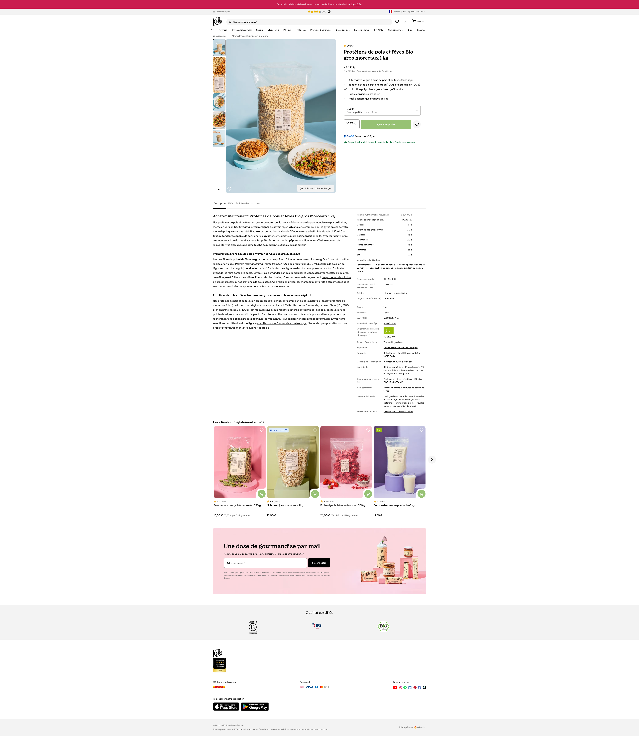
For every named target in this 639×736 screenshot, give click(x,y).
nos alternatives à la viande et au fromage (282, 323)
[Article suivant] (219, 190)
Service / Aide (417, 11)
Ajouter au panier (386, 124)
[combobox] (309, 22)
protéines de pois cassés (256, 281)
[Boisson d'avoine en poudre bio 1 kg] (400, 471)
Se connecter (319, 562)
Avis (258, 203)
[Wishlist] (397, 21)
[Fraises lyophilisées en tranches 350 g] (346, 471)
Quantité (350, 122)
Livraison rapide (223, 11)
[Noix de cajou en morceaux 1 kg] (293, 471)
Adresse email (235, 563)
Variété (350, 108)
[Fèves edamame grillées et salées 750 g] (240, 471)
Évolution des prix (244, 203)
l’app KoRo (356, 4)
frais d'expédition (384, 71)
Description (220, 203)
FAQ (230, 203)
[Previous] (211, 29)
